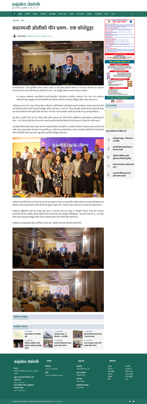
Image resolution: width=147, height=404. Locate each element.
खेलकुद (89, 14)
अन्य (113, 14)
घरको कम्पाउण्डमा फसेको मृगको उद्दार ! (123, 166)
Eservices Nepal (56, 401)
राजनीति (27, 14)
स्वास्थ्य (71, 14)
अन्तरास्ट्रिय (52, 14)
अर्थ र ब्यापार (80, 14)
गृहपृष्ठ (20, 14)
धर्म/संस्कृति (98, 14)
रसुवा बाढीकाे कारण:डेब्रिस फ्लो (33, 335)
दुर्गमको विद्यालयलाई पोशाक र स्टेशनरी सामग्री (93, 335)
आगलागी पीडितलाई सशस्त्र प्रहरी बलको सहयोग (62, 344)
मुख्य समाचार (16, 20)
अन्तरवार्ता (43, 14)
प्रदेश (106, 14)
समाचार (35, 14)
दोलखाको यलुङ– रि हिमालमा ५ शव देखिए (61, 335)
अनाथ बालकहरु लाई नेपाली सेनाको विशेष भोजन (93, 344)
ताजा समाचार (111, 106)
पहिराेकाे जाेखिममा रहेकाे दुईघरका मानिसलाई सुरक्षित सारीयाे (33, 346)
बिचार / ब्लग (62, 14)
